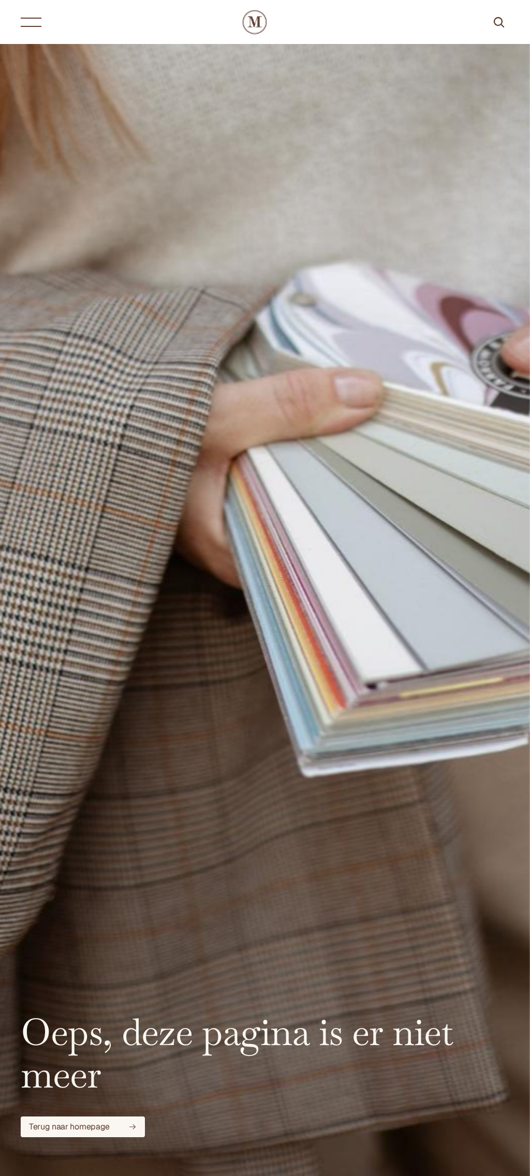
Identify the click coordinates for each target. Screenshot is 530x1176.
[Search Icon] (499, 22)
